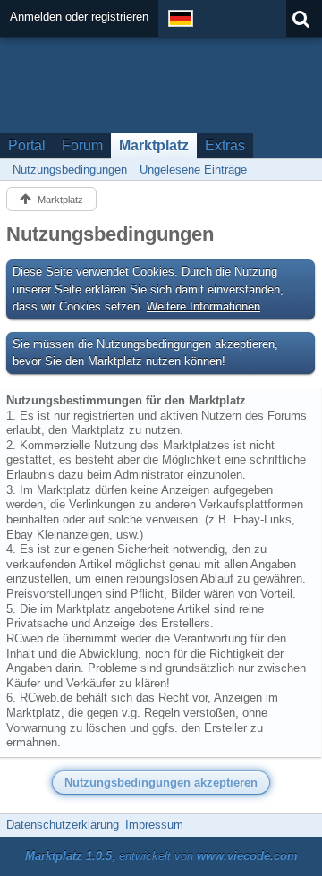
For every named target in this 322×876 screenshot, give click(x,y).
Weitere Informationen (203, 306)
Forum (82, 145)
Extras (225, 145)
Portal (27, 145)
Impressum (154, 824)
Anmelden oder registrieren (79, 16)
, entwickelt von (161, 856)
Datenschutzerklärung (62, 824)
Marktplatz (154, 145)
